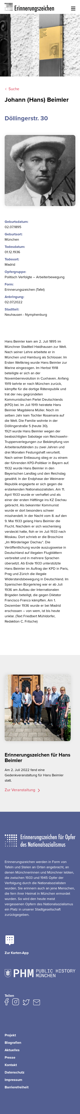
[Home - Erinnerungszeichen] (29, 7)
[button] (73, 9)
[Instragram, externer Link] (15, 1002)
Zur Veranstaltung (20, 790)
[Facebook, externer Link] (7, 1002)
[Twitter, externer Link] (26, 1003)
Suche (14, 89)
